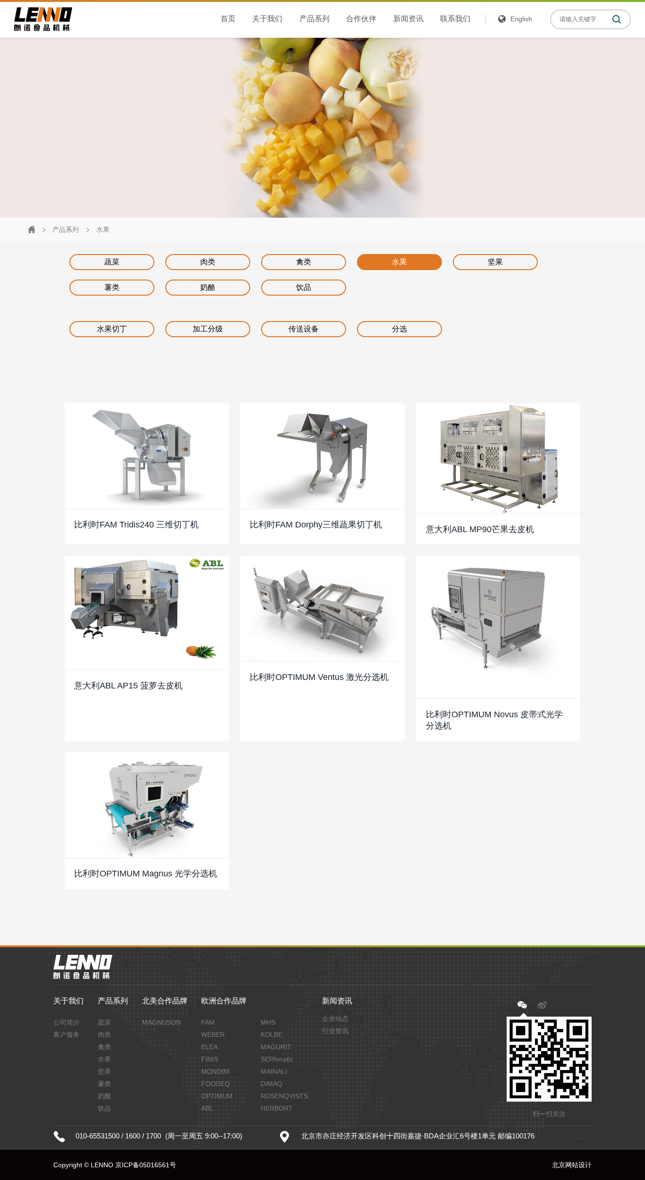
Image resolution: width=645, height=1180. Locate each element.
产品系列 (314, 19)
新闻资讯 (408, 19)
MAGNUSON (161, 1022)
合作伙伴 (361, 19)
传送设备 (304, 329)
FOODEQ (215, 1083)
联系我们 (455, 19)
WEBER (213, 1034)
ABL (207, 1108)
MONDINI (215, 1071)
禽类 (303, 262)
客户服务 (66, 1034)
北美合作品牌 (164, 1001)
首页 (228, 19)
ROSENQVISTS (284, 1096)
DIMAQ (271, 1083)
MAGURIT (276, 1047)
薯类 (111, 287)
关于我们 (267, 19)
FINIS (209, 1059)
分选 (399, 329)
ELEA (209, 1047)
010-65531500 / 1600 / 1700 (118, 1136)
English (521, 19)
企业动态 (335, 1018)
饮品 (303, 287)
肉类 (207, 262)
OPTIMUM (217, 1096)
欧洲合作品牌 (223, 1001)
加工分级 (208, 329)
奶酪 (207, 287)
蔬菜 (111, 262)
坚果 (495, 262)
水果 (103, 229)
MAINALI (274, 1071)
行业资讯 (335, 1031)
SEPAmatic (277, 1059)
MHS (268, 1022)
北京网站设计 (572, 1165)
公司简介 (66, 1022)
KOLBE (271, 1034)
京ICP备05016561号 (145, 1165)
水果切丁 (112, 329)
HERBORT (277, 1108)
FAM (208, 1022)
